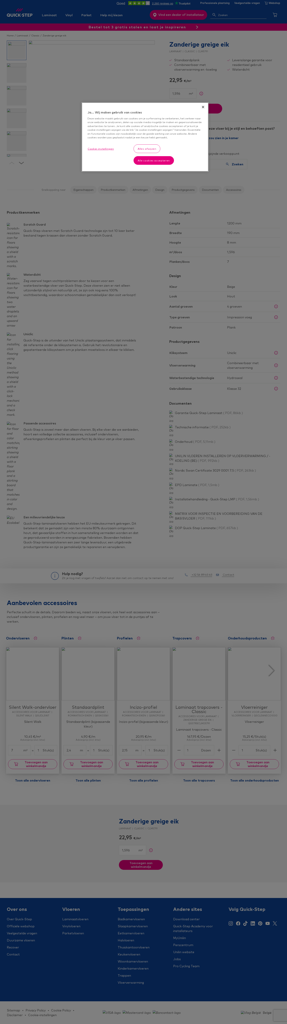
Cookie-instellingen (101, 148)
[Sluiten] (203, 107)
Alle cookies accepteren (154, 160)
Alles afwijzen (147, 148)
